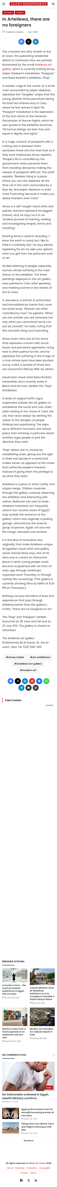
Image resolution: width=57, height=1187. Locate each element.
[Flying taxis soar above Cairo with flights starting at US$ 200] (10, 1127)
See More (28, 1140)
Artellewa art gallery (29, 663)
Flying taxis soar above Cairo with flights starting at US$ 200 (37, 1126)
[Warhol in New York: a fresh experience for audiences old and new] (14, 1017)
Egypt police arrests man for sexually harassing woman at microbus (37, 1112)
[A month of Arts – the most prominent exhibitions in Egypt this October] (14, 975)
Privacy (24, 1172)
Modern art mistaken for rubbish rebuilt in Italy (41, 1031)
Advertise (19, 1168)
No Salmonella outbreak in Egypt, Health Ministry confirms (25, 1096)
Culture (20, 12)
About (10, 1168)
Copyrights (44, 1168)
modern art (29, 670)
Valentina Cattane (14, 32)
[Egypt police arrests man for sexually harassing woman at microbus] (10, 1113)
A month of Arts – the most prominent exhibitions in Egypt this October (14, 989)
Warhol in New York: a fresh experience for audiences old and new (14, 1033)
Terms (33, 1172)
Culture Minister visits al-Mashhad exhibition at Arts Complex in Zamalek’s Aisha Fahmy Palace (42, 993)
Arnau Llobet (16, 657)
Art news (8, 12)
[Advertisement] (28, 833)
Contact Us (31, 1168)
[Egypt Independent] (29, 4)
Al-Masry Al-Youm (35, 1163)
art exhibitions (41, 657)
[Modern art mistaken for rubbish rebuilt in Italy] (42, 1017)
